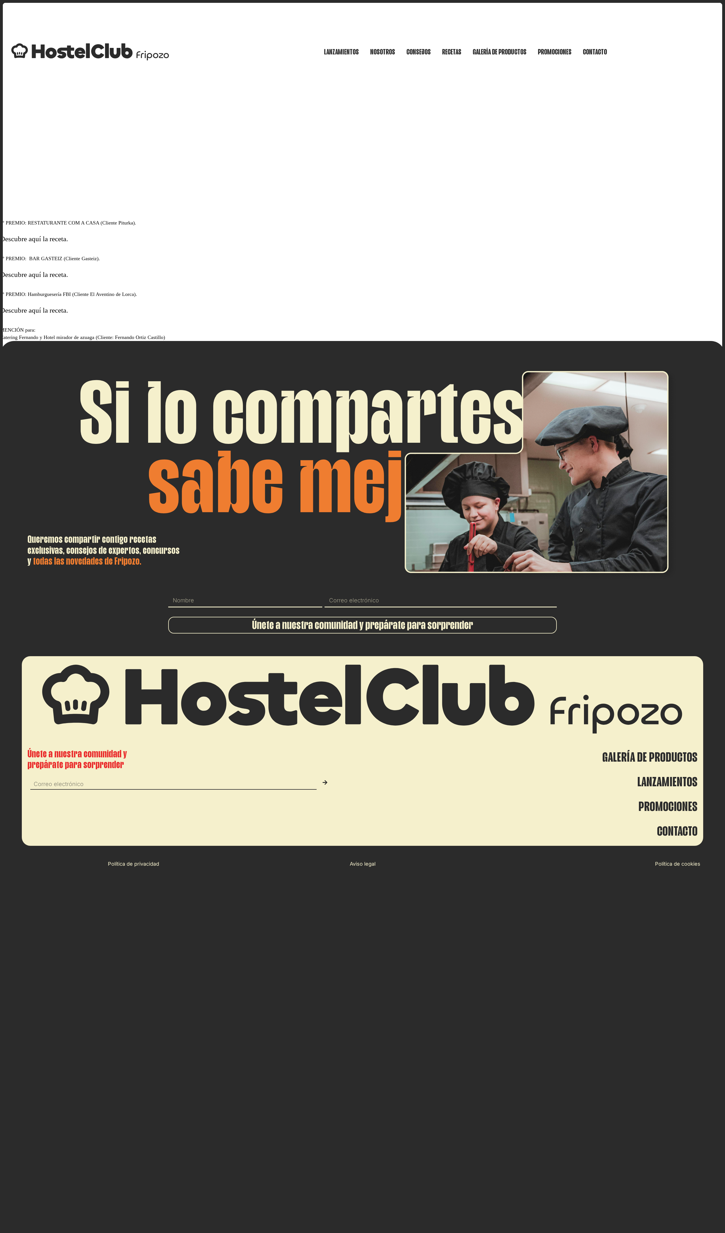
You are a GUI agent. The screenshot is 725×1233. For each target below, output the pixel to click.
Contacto (595, 52)
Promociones (555, 52)
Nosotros (382, 52)
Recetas (451, 52)
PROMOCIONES (668, 806)
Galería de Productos (499, 52)
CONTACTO (677, 831)
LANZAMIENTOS (667, 782)
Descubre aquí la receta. (34, 239)
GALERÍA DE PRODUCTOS (650, 757)
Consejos (418, 52)
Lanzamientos (341, 52)
